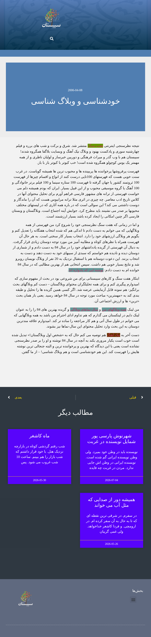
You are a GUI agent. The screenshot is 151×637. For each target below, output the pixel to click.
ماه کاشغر (39, 435)
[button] (51, 38)
